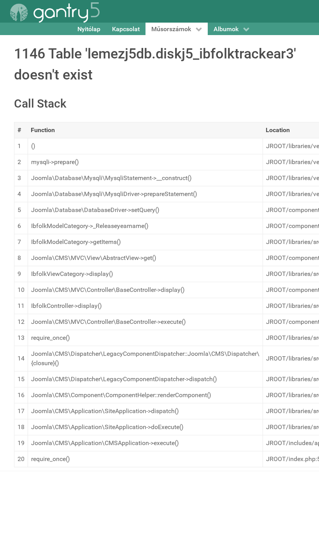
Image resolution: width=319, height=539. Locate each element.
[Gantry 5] (55, 12)
